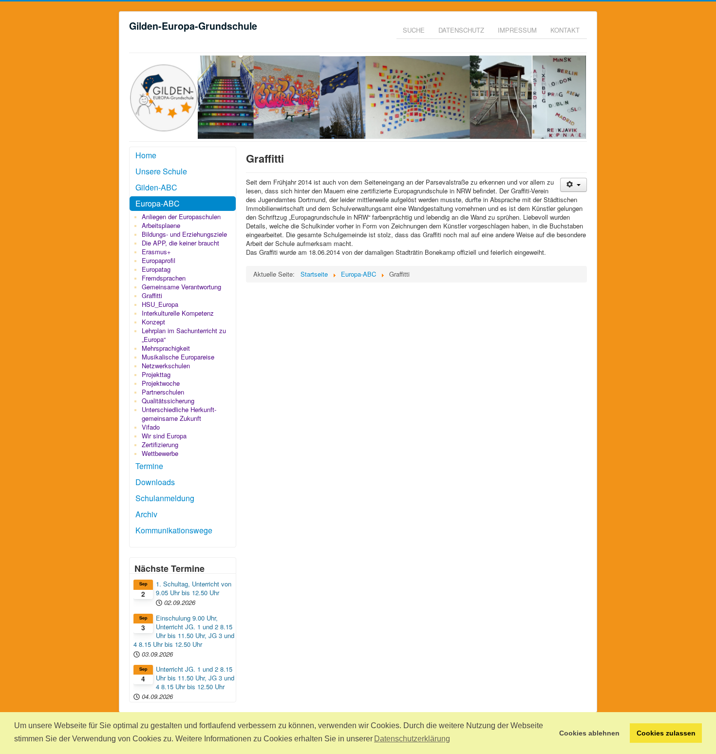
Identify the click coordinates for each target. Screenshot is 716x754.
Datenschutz (461, 30)
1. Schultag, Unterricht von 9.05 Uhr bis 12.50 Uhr (193, 588)
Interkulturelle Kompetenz (178, 313)
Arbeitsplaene (161, 225)
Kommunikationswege (173, 530)
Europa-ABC (157, 203)
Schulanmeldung (164, 498)
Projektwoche (161, 383)
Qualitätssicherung (168, 400)
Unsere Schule (161, 171)
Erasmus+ (156, 251)
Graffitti (152, 295)
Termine (149, 465)
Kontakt (565, 30)
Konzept (153, 321)
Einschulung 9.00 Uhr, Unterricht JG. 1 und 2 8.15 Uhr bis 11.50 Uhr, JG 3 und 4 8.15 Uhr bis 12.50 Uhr (183, 631)
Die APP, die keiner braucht (180, 242)
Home (145, 155)
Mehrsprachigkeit (166, 348)
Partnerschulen (163, 391)
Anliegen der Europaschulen (181, 216)
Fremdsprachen (164, 278)
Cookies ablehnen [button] (589, 733)
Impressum (517, 30)
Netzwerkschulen (166, 365)
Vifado (151, 427)
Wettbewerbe (160, 453)
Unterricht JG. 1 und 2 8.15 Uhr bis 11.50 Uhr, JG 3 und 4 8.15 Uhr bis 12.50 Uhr (195, 678)
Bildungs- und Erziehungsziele (184, 234)
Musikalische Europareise (178, 356)
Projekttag (156, 374)
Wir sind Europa (164, 435)
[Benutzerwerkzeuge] (573, 185)
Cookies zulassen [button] (666, 733)
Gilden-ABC (156, 187)
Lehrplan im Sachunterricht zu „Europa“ (184, 335)
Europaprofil (158, 260)
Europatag (156, 269)
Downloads (155, 482)
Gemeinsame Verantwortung (181, 286)
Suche (414, 30)
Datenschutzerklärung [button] (412, 739)
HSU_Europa (160, 304)
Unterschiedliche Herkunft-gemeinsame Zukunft (179, 414)
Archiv (146, 514)
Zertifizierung (160, 444)
